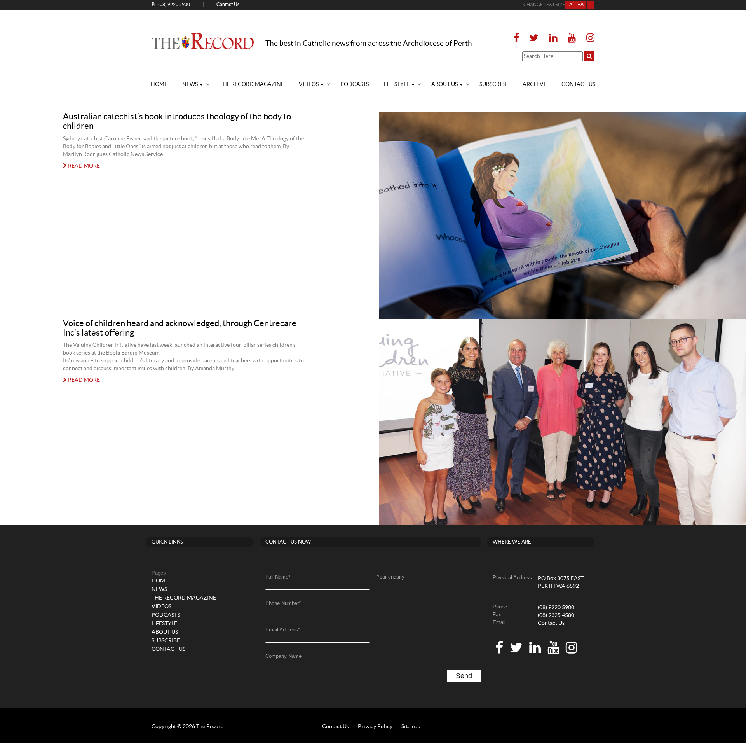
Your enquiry (390, 577)
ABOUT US (445, 84)
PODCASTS (354, 84)
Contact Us (551, 623)
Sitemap (410, 726)
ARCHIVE (535, 84)
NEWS (190, 84)
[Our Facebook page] (519, 38)
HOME (159, 84)
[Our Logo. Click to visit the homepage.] (203, 41)
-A (570, 4)
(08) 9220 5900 (171, 4)
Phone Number (283, 603)
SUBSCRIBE (493, 84)
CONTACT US (578, 84)
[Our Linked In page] (553, 38)
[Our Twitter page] (534, 38)
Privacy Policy (375, 726)
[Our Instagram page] (588, 38)
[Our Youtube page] (571, 38)
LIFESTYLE (397, 84)
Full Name (277, 577)
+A (581, 4)
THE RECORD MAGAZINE (252, 84)
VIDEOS (309, 84)
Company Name (283, 656)
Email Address (282, 630)
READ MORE (83, 166)
